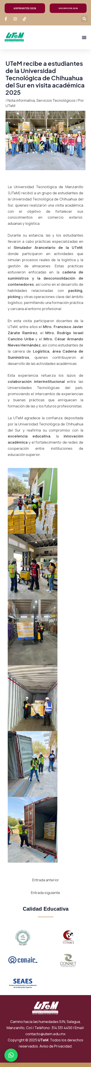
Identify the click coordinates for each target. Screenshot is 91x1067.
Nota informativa (21, 100)
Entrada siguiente (45, 892)
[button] (84, 18)
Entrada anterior (45, 880)
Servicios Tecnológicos (56, 100)
